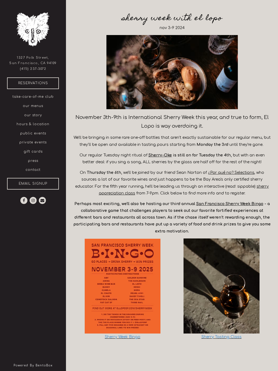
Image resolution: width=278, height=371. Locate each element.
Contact (33, 170)
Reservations (38, 83)
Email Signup (33, 184)
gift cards (33, 151)
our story (33, 115)
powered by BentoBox (40, 365)
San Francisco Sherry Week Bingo (229, 204)
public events (33, 133)
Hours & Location (33, 124)
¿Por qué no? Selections (231, 173)
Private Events (33, 142)
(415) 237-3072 (33, 69)
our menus (33, 106)
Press (33, 161)
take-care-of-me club (33, 97)
